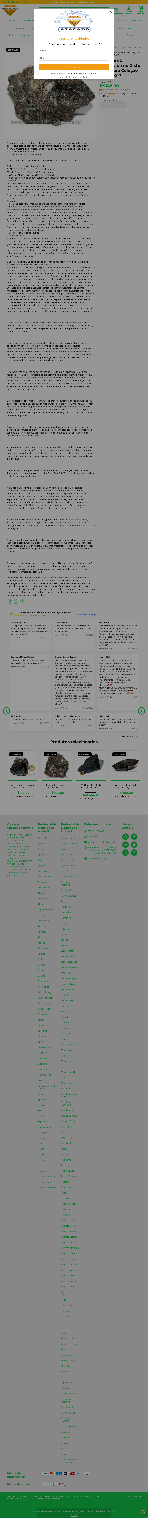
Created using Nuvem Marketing (74, 77)
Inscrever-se (74, 67)
